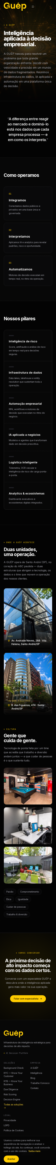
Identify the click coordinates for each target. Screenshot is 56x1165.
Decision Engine (12, 1099)
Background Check (14, 1068)
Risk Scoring (10, 1094)
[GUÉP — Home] (15, 6)
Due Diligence (11, 1089)
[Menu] (33, 6)
